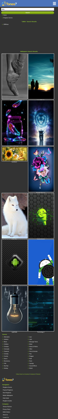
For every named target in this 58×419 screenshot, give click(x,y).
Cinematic (6, 349)
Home (5, 15)
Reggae (31, 356)
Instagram (32, 374)
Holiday (6, 368)
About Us (5, 414)
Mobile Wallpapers (8, 395)
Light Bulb (14, 332)
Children (6, 344)
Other (30, 349)
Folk (5, 363)
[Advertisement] (29, 38)
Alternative (7, 337)
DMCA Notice (6, 412)
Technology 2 (40, 332)
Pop (30, 353)
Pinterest (38, 374)
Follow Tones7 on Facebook (22, 374)
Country (6, 356)
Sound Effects (33, 365)
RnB (30, 358)
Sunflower (14, 162)
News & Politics (33, 346)
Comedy (6, 353)
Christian (6, 346)
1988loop (5, 24)
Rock (30, 361)
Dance (5, 358)
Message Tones (33, 341)
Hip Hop (6, 365)
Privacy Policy (6, 409)
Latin (30, 339)
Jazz (30, 337)
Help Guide (6, 398)
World (30, 368)
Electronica (7, 361)
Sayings (31, 363)
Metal (30, 344)
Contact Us (6, 417)
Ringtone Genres (8, 17)
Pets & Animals (33, 351)
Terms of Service (7, 406)
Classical (6, 351)
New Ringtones (7, 392)
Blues (5, 341)
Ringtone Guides (7, 400)
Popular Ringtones (8, 390)
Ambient (6, 339)
